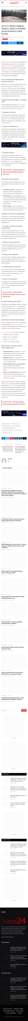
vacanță (8, 383)
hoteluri (15, 308)
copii (23, 189)
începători (8, 119)
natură (17, 64)
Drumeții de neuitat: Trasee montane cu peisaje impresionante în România (12, 519)
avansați (3, 185)
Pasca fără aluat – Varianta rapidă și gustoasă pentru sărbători (11, 622)
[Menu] (2, 2)
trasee (12, 196)
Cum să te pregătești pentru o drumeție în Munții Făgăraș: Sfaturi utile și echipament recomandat (20, 449)
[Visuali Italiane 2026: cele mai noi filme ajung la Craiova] (14, 635)
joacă (7, 316)
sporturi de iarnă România (7, 430)
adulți (21, 248)
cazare (3, 165)
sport (9, 385)
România (21, 86)
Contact (20, 1013)
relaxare (13, 385)
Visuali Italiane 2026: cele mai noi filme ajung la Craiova (12, 648)
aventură (7, 66)
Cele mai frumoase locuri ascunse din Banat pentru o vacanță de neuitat (12, 673)
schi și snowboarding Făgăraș (8, 428)
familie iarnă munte (15, 423)
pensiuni (17, 306)
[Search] (26, 2)
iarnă (2, 66)
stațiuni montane (21, 104)
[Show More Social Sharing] (25, 43)
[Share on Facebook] (5, 43)
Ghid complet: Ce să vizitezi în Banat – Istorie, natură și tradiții (12, 572)
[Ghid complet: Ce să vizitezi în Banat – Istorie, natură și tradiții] (14, 559)
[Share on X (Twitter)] (12, 43)
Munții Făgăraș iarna (6, 425)
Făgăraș (7, 84)
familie (12, 66)
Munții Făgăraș (9, 62)
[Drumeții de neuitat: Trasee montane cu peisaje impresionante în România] (14, 507)
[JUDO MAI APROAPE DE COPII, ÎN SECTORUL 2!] (5, 797)
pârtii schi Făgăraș (16, 425)
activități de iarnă (6, 423)
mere (16, 339)
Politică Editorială (11, 1013)
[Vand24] (14, 2)
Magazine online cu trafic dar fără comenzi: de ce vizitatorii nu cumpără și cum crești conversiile (18, 788)
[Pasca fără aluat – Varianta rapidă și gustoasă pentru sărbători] (14, 610)
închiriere (3, 285)
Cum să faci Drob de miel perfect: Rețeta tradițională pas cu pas (12, 597)
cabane (3, 308)
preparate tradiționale (16, 324)
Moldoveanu (4, 88)
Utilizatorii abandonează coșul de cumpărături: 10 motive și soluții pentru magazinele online (18, 780)
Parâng (20, 155)
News (8, 6)
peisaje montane (5, 70)
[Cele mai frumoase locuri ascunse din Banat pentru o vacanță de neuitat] (14, 661)
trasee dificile (21, 372)
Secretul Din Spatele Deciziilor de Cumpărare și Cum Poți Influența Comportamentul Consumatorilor (18, 863)
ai (21, 351)
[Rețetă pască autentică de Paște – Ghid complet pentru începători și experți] (14, 686)
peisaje (20, 201)
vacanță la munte (5, 432)
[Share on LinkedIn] (19, 43)
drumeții (5, 376)
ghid (9, 372)
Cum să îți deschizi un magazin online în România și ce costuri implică (17, 804)
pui (10, 337)
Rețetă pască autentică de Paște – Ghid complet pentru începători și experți (12, 698)
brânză (10, 339)
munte (10, 376)
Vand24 (7, 37)
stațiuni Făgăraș (18, 430)
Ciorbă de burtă (7, 332)
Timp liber (5, 39)
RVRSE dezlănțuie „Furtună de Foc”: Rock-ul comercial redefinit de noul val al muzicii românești (13, 546)
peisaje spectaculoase (6, 138)
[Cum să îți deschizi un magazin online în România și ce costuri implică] (5, 804)
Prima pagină (3, 6)
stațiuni (15, 70)
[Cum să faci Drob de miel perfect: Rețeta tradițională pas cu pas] (14, 585)
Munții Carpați (10, 161)
